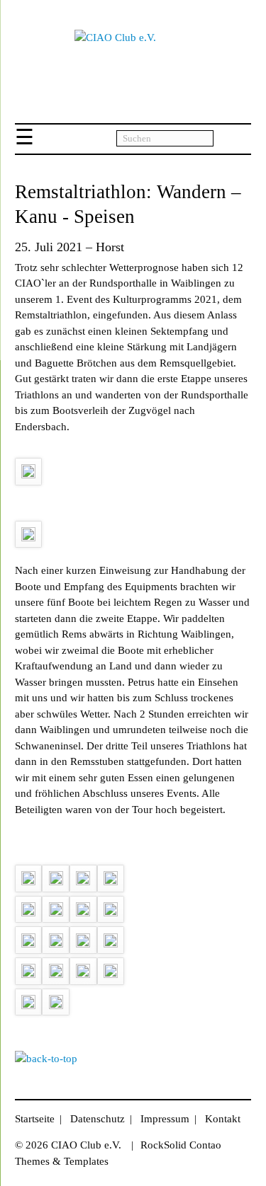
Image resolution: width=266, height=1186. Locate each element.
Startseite (35, 1118)
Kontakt (222, 1118)
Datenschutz (97, 1118)
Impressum (164, 1118)
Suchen (232, 139)
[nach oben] (46, 1058)
